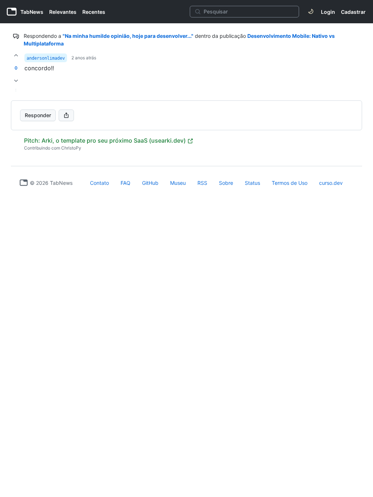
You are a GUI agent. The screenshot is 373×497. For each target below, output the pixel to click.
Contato (99, 183)
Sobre (226, 183)
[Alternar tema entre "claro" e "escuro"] (311, 11)
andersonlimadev (46, 58)
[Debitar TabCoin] (16, 81)
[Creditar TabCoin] (16, 55)
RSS (202, 183)
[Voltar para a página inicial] (23, 182)
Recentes (93, 12)
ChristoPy (71, 148)
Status (252, 183)
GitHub (150, 183)
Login (328, 12)
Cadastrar (353, 12)
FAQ (125, 183)
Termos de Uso (289, 183)
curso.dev (331, 183)
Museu (178, 183)
